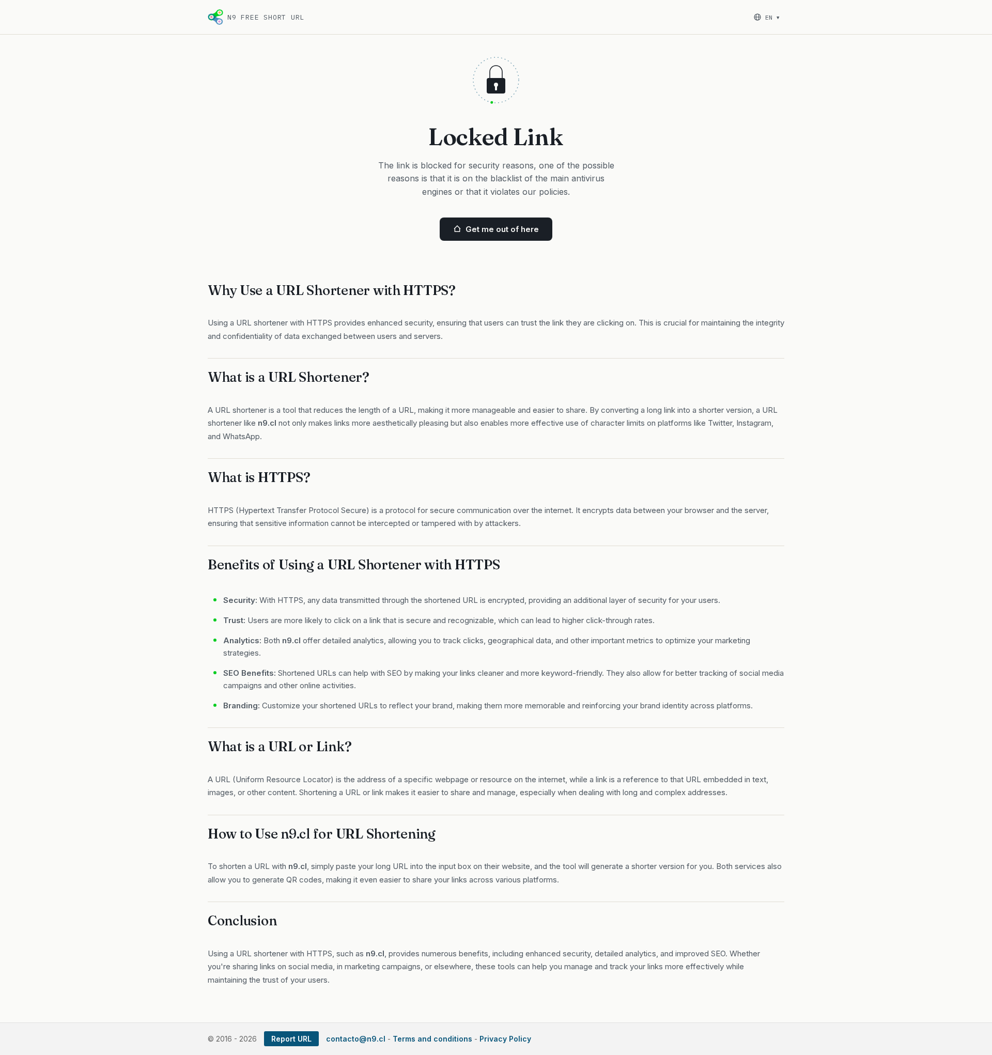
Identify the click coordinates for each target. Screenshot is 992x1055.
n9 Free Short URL (265, 17)
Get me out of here (502, 229)
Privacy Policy (505, 1038)
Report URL (291, 1038)
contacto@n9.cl (355, 1038)
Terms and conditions (432, 1038)
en (772, 17)
